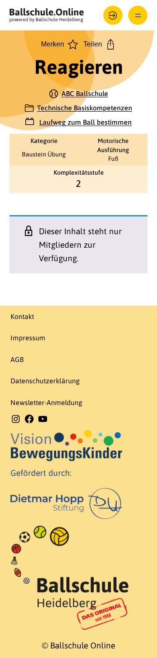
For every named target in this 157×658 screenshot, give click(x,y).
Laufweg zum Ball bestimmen (85, 122)
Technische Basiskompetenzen (84, 108)
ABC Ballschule (84, 93)
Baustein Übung (44, 154)
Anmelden (113, 15)
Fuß (113, 158)
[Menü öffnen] (138, 15)
